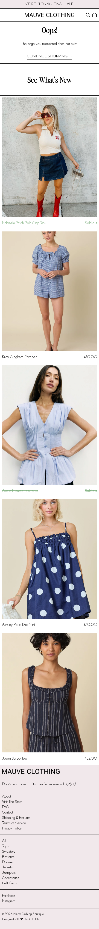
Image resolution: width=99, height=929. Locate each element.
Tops (5, 846)
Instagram (8, 901)
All (4, 841)
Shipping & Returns (16, 818)
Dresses (8, 862)
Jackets (7, 867)
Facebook (8, 896)
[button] (87, 14)
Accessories (10, 878)
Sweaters (8, 851)
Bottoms (8, 857)
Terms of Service (14, 823)
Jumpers (9, 872)
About (6, 796)
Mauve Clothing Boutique (28, 914)
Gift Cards (9, 883)
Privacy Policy (12, 828)
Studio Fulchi (31, 919)
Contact (7, 812)
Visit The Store (12, 802)
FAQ (5, 807)
